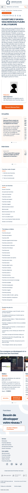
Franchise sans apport (7, 199)
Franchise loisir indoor (7, 260)
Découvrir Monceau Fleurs (12, 107)
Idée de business (6, 453)
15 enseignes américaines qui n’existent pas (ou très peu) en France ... (13, 315)
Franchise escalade (6, 282)
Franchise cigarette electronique (9, 240)
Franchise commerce (17, 10)
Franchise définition (6, 442)
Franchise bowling (6, 275)
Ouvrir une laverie (6, 214)
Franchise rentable (6, 201)
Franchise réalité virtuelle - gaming (10, 295)
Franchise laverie (6, 252)
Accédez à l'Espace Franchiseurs (12, 428)
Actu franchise (9, 10)
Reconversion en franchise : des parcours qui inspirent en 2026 (13, 341)
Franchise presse (6, 255)
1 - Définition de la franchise (8, 173)
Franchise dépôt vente (7, 265)
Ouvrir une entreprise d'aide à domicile (11, 219)
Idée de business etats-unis (8, 211)
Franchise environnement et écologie (10, 280)
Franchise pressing (6, 292)
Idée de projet (5, 209)
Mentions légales (17, 486)
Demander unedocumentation (16, 398)
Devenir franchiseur (6, 448)
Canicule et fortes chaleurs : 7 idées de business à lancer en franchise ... (13, 319)
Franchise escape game (7, 285)
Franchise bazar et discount (8, 245)
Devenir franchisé (6, 189)
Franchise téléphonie (7, 270)
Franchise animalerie (7, 235)
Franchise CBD (5, 238)
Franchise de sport (6, 233)
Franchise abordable (6, 460)
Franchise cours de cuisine (8, 277)
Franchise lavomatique (7, 287)
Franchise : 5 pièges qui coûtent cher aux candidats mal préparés (14, 323)
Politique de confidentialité (6, 486)
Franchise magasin (6, 204)
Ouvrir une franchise (7, 185)
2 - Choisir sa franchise (7, 175)
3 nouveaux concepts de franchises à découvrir (13, 334)
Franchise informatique (7, 247)
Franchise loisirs (5, 262)
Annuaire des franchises (7, 191)
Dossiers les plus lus (7, 307)
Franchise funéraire (6, 267)
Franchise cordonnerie (7, 243)
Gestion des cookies (5, 489)
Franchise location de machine (9, 257)
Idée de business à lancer (8, 206)
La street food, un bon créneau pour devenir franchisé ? (13, 331)
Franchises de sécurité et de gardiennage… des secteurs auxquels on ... (13, 337)
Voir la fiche (5, 398)
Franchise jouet (5, 250)
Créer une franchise (6, 194)
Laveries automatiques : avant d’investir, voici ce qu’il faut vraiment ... (13, 312)
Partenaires (4, 441)
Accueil (3, 10)
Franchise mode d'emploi (8, 169)
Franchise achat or (6, 272)
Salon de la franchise (6, 444)
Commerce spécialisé (6, 12)
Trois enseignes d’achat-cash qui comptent (12, 344)
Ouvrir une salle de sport (7, 216)
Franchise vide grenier (7, 300)
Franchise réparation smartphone (9, 297)
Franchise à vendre (6, 196)
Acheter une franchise (7, 221)
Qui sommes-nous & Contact (20, 481)
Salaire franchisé (5, 459)
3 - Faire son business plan (8, 178)
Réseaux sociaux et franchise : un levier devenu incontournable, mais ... (13, 327)
